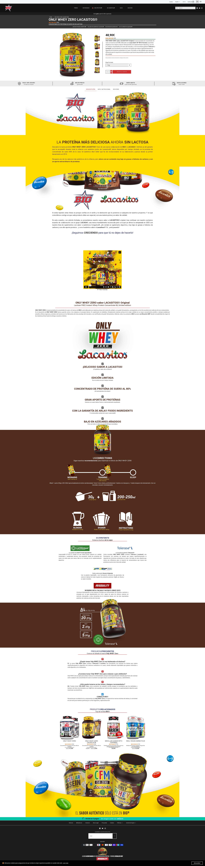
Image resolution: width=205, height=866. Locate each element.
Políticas (120, 822)
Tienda (76, 8)
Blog (121, 8)
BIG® (104, 841)
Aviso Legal (96, 822)
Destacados (86, 8)
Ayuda (177, 1)
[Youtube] (199, 8)
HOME (50, 17)
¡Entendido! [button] (197, 863)
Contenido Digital (131, 822)
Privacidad (104, 822)
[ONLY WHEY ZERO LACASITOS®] (72, 54)
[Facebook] (197, 8)
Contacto (87, 822)
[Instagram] (201, 8)
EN (200, 1)
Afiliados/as (79, 822)
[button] (53, 22)
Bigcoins (130, 8)
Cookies (112, 822)
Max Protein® (98, 8)
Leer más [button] (65, 863)
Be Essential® (111, 8)
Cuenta (171, 1)
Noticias (71, 822)
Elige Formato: (109, 62)
